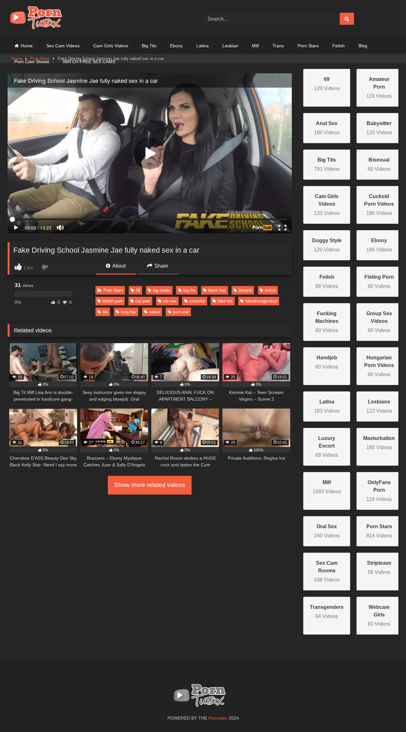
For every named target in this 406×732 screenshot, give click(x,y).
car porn (142, 301)
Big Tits (149, 45)
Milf (255, 45)
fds (105, 311)
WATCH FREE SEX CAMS (89, 61)
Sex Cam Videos (63, 45)
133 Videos (327, 205)
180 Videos (379, 205)
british (270, 290)
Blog (362, 45)
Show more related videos (149, 485)
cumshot (197, 301)
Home (27, 45)
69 (138, 290)
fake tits (225, 301)
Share (160, 266)
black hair (217, 290)
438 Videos (327, 571)
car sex (170, 301)
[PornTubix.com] (39, 19)
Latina (202, 45)
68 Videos (326, 447)
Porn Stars (308, 45)
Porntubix (217, 718)
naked (154, 311)
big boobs (162, 290)
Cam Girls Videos (110, 45)
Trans (278, 45)
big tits (189, 290)
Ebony (176, 45)
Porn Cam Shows (31, 61)
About (118, 266)
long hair (128, 311)
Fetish (338, 45)
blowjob (245, 290)
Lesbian (230, 45)
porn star (181, 311)
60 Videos (326, 322)
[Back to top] (386, 713)
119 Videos (379, 88)
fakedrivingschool (261, 301)
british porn (112, 301)
